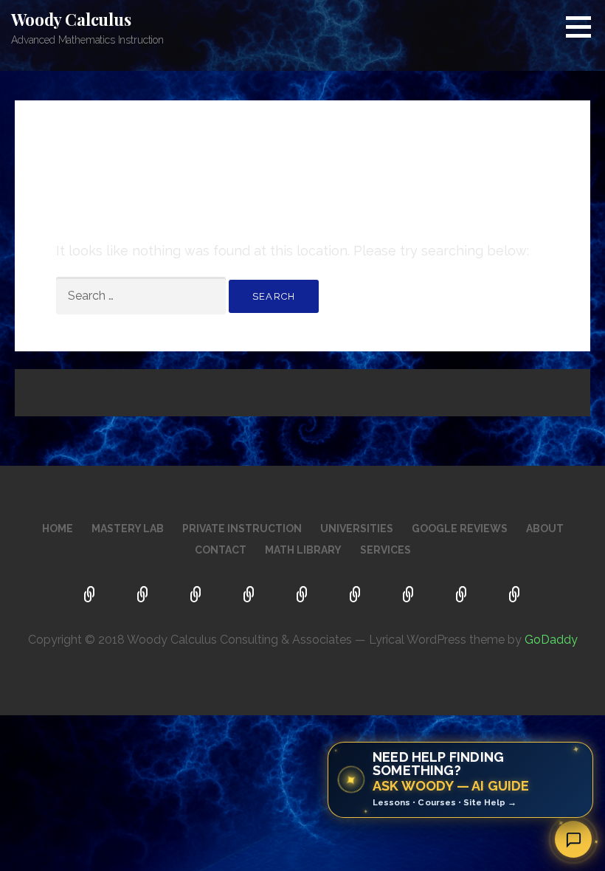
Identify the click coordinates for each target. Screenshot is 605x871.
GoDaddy (551, 640)
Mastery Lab (127, 528)
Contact (220, 550)
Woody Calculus (71, 19)
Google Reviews (460, 528)
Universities (356, 528)
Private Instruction (242, 528)
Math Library (303, 550)
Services (385, 550)
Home (57, 528)
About (545, 528)
